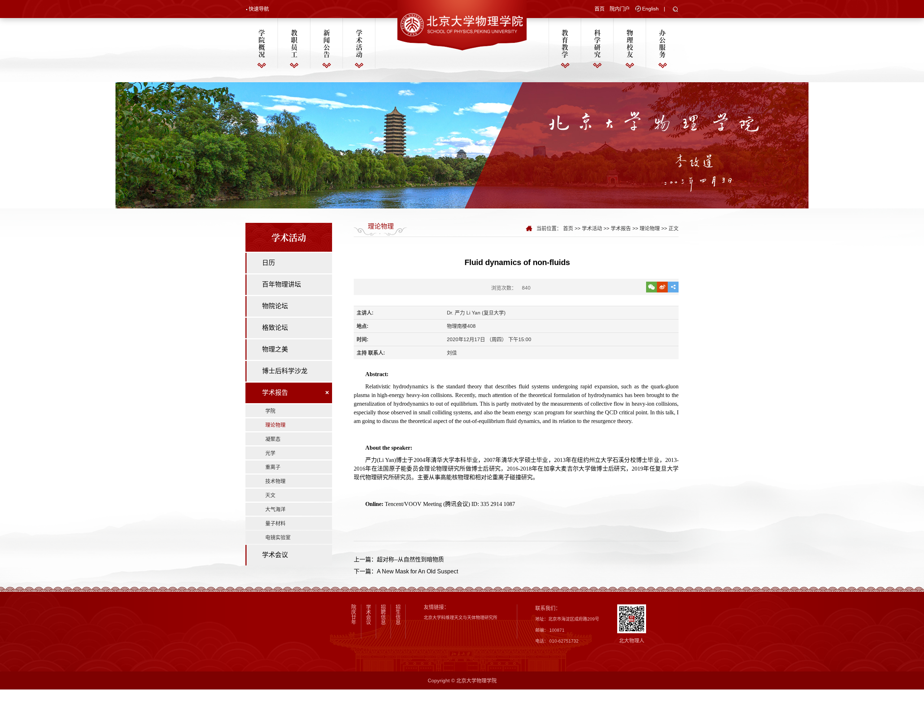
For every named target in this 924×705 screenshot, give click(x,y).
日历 (268, 262)
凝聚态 (272, 439)
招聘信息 (383, 614)
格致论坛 (275, 327)
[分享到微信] (651, 287)
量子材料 (275, 523)
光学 (270, 453)
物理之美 (275, 349)
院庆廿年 (353, 614)
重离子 (272, 467)
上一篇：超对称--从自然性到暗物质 (399, 559)
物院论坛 (275, 306)
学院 (270, 411)
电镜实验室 (278, 537)
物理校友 (630, 43)
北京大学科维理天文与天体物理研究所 (460, 617)
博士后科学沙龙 (285, 371)
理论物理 (275, 425)
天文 (270, 495)
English (650, 9)
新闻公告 (326, 43)
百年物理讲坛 (281, 284)
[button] (675, 9)
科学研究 (597, 43)
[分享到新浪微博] (662, 287)
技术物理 (275, 481)
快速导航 (259, 9)
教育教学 (565, 43)
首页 (599, 9)
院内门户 (620, 9)
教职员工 (294, 43)
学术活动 (359, 43)
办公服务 (662, 43)
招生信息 (398, 614)
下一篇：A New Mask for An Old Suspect (406, 571)
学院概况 (261, 43)
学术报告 (275, 392)
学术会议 (275, 555)
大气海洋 (275, 509)
